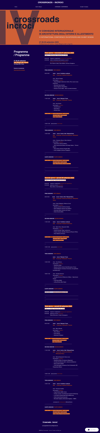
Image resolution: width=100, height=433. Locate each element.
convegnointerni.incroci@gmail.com (50, 425)
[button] (61, 6)
